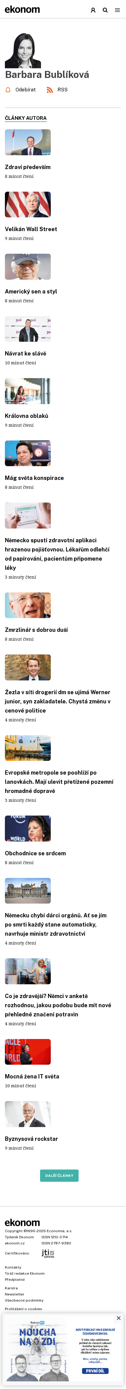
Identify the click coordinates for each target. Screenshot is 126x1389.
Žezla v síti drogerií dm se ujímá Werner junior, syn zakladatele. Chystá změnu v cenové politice (57, 701)
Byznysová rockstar (31, 1139)
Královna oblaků (26, 416)
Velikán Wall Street (31, 229)
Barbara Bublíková (47, 74)
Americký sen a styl (31, 291)
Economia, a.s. (59, 1231)
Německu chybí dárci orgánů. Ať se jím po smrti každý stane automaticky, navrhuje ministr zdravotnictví (55, 924)
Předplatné (15, 1279)
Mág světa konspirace (34, 478)
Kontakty (13, 1267)
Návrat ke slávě (25, 353)
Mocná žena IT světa (32, 1076)
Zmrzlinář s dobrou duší (36, 630)
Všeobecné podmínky (24, 1300)
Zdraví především (27, 167)
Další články (59, 1175)
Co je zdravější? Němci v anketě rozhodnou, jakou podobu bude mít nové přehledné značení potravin (58, 1005)
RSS (62, 90)
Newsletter (14, 1294)
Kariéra (11, 1288)
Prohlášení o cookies (23, 1309)
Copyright (14, 1231)
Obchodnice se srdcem (35, 853)
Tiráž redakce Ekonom (25, 1273)
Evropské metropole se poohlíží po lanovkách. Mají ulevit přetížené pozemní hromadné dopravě (59, 781)
